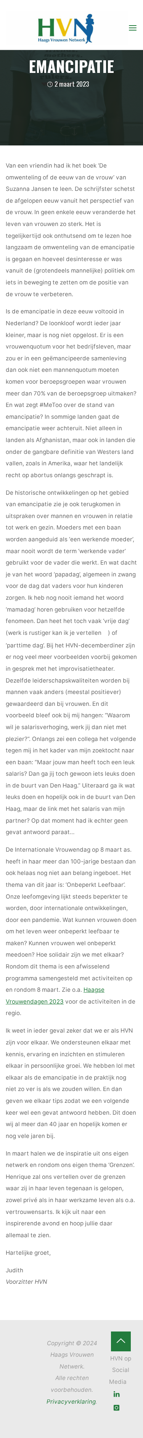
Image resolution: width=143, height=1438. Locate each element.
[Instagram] (117, 1408)
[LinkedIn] (117, 1394)
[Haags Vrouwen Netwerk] (67, 27)
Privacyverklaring (71, 1401)
